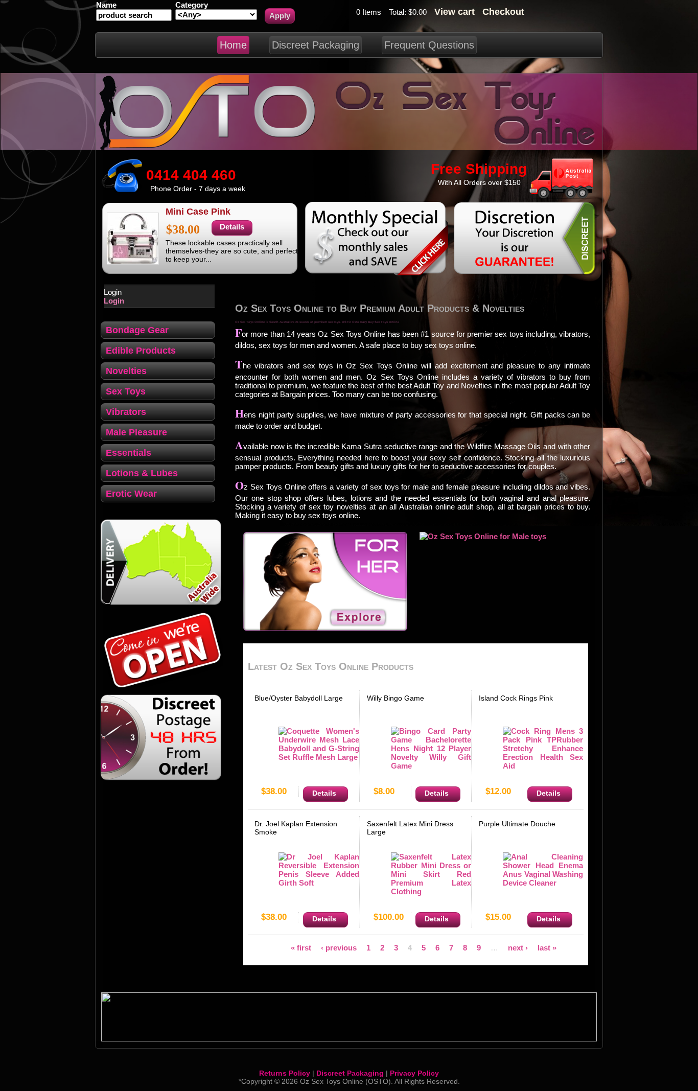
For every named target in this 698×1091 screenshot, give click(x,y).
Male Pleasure (136, 432)
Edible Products (141, 350)
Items (370, 12)
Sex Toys (126, 391)
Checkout (503, 12)
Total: (398, 12)
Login (114, 300)
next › (518, 947)
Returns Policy (284, 1073)
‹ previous (339, 947)
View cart (454, 12)
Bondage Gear (137, 330)
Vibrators (126, 412)
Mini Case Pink (198, 211)
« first (301, 947)
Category (191, 5)
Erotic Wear (131, 494)
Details (232, 226)
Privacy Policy (414, 1073)
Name (106, 5)
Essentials (128, 453)
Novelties (126, 371)
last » (547, 947)
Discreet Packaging (350, 1073)
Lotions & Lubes (142, 473)
